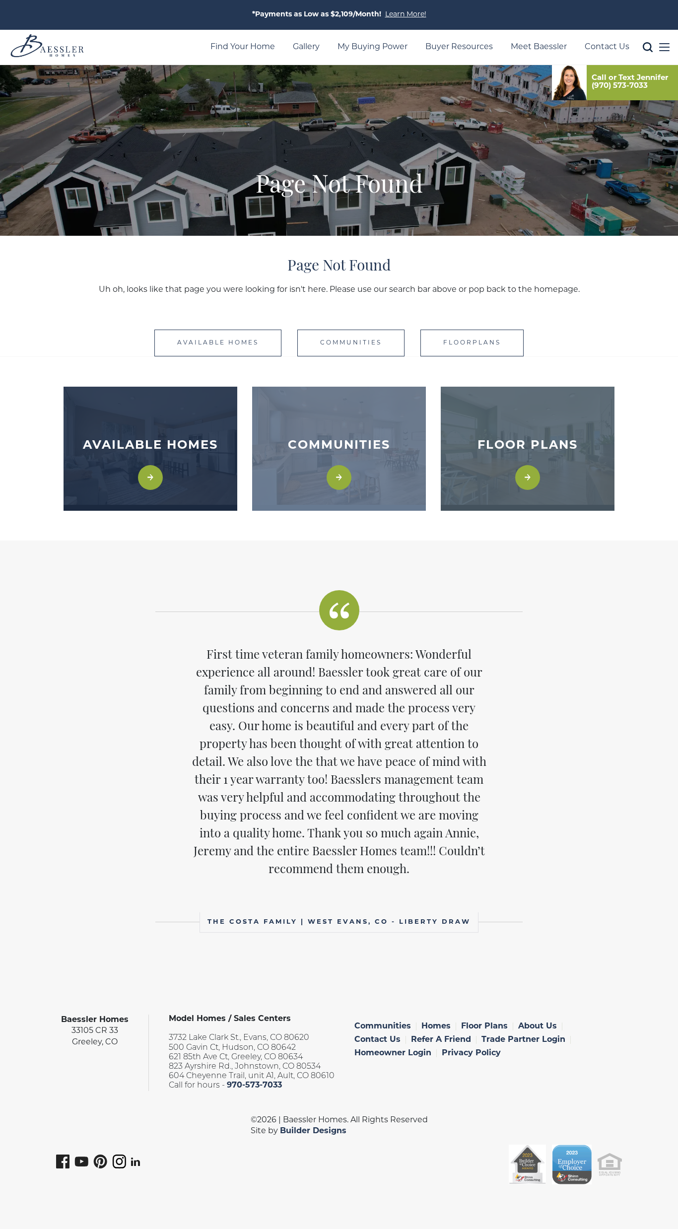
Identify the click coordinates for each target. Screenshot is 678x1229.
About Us (537, 1026)
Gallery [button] (306, 47)
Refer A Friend (441, 1040)
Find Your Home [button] (242, 47)
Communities (351, 343)
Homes (436, 1026)
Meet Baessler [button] (539, 47)
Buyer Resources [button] (459, 47)
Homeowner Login (392, 1053)
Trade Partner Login (523, 1040)
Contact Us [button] (607, 47)
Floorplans (472, 343)
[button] (648, 63)
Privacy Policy (471, 1053)
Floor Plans (484, 1026)
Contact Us (377, 1040)
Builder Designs (313, 1131)
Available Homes (218, 343)
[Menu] (664, 47)
